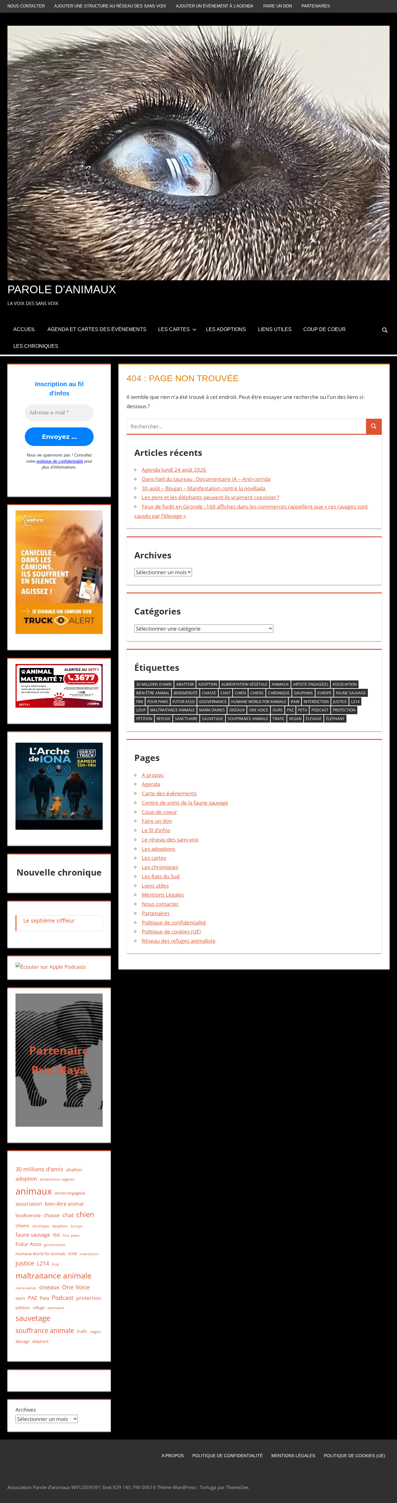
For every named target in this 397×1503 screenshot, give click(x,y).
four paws (157, 701)
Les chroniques (35, 346)
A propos (152, 775)
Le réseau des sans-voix (170, 839)
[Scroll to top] (387, 1493)
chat (225, 693)
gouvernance (213, 701)
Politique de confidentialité (174, 922)
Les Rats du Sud (161, 876)
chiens (257, 693)
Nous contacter (26, 6)
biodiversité (186, 693)
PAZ (290, 710)
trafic (279, 718)
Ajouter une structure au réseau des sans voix (110, 6)
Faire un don (277, 6)
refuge (164, 718)
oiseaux (237, 710)
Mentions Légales (163, 894)
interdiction (316, 701)
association (344, 684)
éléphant (335, 718)
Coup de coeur (324, 329)
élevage (314, 718)
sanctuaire (186, 718)
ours (278, 710)
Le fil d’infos (156, 830)
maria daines (212, 710)
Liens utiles (275, 329)
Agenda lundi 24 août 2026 (174, 469)
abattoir (185, 684)
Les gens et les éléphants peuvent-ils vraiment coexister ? (210, 497)
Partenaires (315, 6)
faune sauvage (351, 693)
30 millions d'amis (154, 684)
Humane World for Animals (258, 701)
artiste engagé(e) (310, 684)
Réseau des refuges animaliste (179, 940)
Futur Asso (183, 701)
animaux (280, 684)
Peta (302, 710)
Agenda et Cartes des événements (96, 329)
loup (141, 710)
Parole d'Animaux (61, 289)
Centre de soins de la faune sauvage (185, 802)
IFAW (295, 701)
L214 (355, 701)
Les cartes (174, 329)
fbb (139, 701)
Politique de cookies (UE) (171, 931)
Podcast (319, 710)
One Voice (258, 710)
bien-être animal (152, 693)
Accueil (24, 329)
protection (344, 710)
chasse (209, 693)
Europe (324, 693)
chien (240, 693)
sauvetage (212, 718)
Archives (26, 1409)
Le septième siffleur (49, 920)
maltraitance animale (172, 710)
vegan (295, 718)
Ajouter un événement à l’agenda (214, 6)
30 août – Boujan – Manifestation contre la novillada (204, 488)
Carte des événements (169, 793)
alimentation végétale (244, 684)
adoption (207, 684)
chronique (279, 693)
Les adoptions (226, 329)
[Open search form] (385, 329)
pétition (144, 718)
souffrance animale (248, 718)
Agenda (151, 784)
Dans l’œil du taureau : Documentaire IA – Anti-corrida (206, 479)
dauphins (303, 693)
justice (340, 701)
